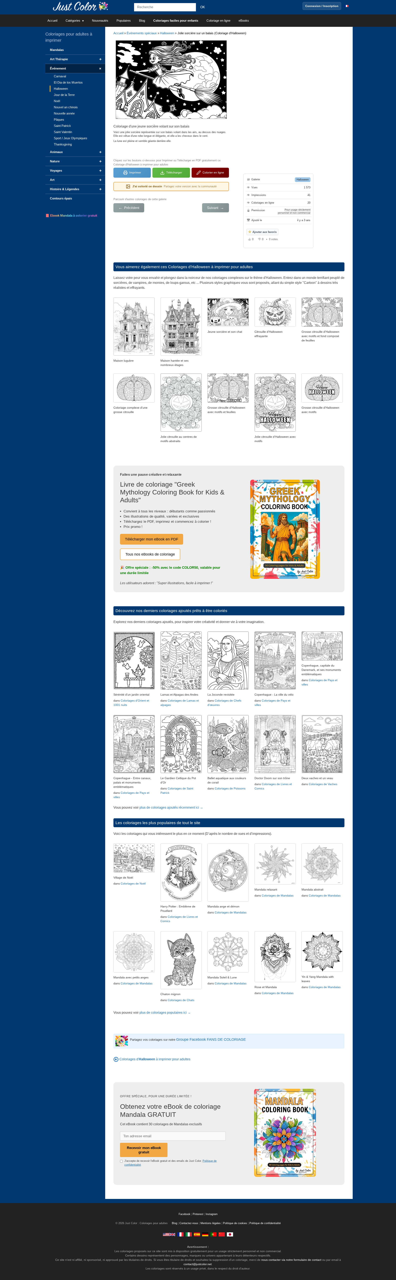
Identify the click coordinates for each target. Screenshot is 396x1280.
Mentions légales (210, 1223)
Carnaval (60, 76)
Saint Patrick (62, 125)
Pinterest (198, 1214)
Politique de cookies (235, 1223)
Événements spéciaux (142, 33)
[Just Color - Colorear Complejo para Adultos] (197, 1234)
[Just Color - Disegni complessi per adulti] (189, 1234)
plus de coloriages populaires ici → (165, 1012)
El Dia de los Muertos (68, 82)
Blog (142, 20)
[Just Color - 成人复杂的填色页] (222, 1234)
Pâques (59, 119)
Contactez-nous (188, 1223)
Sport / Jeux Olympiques (70, 138)
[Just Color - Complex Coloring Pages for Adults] (169, 1234)
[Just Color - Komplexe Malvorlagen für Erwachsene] (205, 1234)
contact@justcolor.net (198, 1264)
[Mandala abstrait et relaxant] (322, 883)
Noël (57, 101)
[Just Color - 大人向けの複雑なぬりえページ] (230, 1234)
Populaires (124, 20)
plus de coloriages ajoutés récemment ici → (171, 807)
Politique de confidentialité (265, 1223)
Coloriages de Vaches (323, 784)
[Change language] (346, 6)
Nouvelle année (64, 113)
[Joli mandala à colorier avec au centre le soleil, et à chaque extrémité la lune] (228, 971)
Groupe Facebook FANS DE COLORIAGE (211, 1039)
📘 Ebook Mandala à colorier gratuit (71, 215)
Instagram (212, 1214)
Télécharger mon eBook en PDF (151, 539)
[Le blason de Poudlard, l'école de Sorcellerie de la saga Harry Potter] (181, 900)
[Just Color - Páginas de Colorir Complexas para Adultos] (213, 1234)
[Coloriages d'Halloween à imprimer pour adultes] (116, 1059)
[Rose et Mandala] (275, 981)
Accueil (52, 20)
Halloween (167, 33)
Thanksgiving (63, 144)
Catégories (73, 20)
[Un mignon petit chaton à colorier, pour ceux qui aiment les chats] (181, 988)
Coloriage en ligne (218, 20)
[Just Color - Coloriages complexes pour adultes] (180, 1234)
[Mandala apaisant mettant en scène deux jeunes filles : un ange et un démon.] (228, 900)
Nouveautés (100, 20)
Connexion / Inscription (321, 6)
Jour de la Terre (64, 95)
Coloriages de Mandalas (230, 912)
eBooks (244, 20)
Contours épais (61, 198)
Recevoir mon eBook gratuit (144, 1150)
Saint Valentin (63, 132)
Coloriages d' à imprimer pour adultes (154, 1059)
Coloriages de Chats (181, 1000)
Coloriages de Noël (133, 883)
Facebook (185, 1214)
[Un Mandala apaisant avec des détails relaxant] (275, 883)
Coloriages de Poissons (230, 788)
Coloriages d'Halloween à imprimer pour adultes (210, 267)
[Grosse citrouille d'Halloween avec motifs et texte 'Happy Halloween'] (322, 401)
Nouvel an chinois (66, 107)
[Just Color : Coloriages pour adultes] (81, 6)
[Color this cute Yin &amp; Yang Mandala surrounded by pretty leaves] (322, 970)
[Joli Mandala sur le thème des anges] (134, 971)
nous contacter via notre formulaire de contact (291, 1259)
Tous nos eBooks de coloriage (150, 554)
